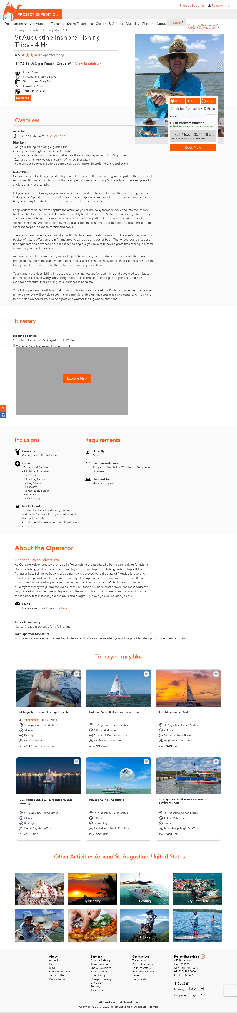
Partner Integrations (143, 964)
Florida (192, 28)
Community (139, 979)
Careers (136, 975)
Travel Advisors (141, 960)
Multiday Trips (99, 971)
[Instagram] (184, 983)
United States (208, 25)
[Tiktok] (187, 983)
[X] (180, 983)
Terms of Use (56, 975)
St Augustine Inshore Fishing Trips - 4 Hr (41, 31)
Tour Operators (141, 968)
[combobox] (196, 995)
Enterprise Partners (143, 971)
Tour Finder (98, 990)
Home (191, 25)
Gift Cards (97, 982)
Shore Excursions (101, 968)
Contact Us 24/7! (184, 975)
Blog (52, 968)
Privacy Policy (57, 979)
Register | (218, 6)
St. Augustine (209, 28)
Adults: (174, 116)
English (194, 995)
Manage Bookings (101, 979)
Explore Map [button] (77, 378)
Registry (95, 986)
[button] (3, 408)
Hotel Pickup (98, 975)
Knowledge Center (60, 971)
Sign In (229, 6)
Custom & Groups (101, 960)
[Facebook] (176, 983)
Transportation (99, 964)
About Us (54, 960)
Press (52, 964)
